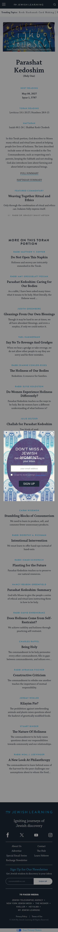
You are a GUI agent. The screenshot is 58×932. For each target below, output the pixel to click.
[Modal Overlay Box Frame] (29, 466)
